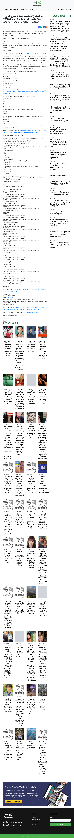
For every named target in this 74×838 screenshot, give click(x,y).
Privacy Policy (36, 819)
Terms (34, 817)
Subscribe (60, 824)
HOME (6, 9)
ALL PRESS (24, 9)
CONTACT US (32, 9)
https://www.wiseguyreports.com (31, 312)
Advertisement (36, 822)
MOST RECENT (14, 9)
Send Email (10, 297)
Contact (34, 824)
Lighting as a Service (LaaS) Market (37, 53)
